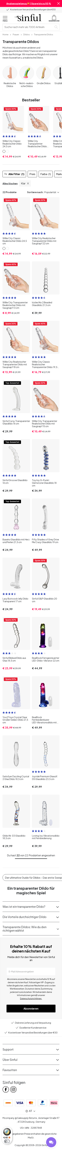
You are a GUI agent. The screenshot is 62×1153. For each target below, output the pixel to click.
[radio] (4, 136)
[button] (58, 3)
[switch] (7, 1141)
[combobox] (28, 27)
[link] (5, 34)
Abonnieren (31, 1008)
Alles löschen (10, 183)
